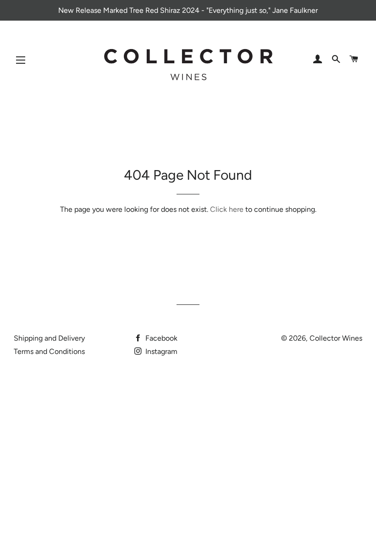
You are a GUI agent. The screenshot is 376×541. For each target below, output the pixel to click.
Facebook (160, 338)
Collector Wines (336, 338)
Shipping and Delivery (49, 338)
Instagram (160, 351)
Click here (226, 209)
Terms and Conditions (49, 351)
